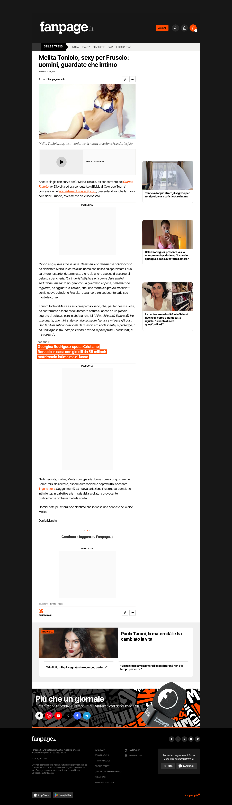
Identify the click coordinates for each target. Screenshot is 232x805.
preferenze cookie (104, 782)
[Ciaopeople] (192, 795)
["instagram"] (49, 716)
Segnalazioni (102, 755)
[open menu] (36, 47)
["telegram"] (87, 716)
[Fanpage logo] (63, 28)
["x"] (68, 716)
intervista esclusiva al (77, 191)
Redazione (100, 777)
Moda (75, 47)
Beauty (86, 47)
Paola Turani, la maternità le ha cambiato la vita (151, 636)
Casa (110, 47)
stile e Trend (53, 46)
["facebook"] (77, 716)
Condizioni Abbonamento (108, 771)
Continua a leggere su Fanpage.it (87, 537)
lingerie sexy (47, 488)
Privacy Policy (102, 760)
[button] (132, 79)
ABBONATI (162, 28)
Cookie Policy (102, 766)
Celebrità (43, 604)
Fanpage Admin (56, 79)
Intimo (53, 604)
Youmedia (100, 750)
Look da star (123, 47)
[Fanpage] (44, 739)
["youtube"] (58, 716)
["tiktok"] (39, 716)
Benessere (99, 47)
